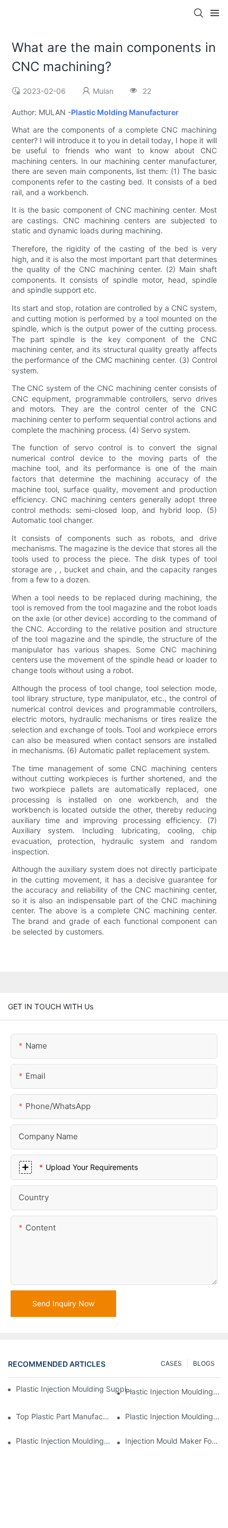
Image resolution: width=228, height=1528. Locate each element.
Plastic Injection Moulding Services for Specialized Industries (63, 1440)
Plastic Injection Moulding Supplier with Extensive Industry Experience (75, 1388)
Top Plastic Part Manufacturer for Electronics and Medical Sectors (63, 1416)
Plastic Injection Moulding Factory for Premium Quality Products (172, 1391)
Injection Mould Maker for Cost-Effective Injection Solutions (172, 1440)
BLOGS (204, 1363)
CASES (171, 1363)
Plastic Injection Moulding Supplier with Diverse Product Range (172, 1416)
